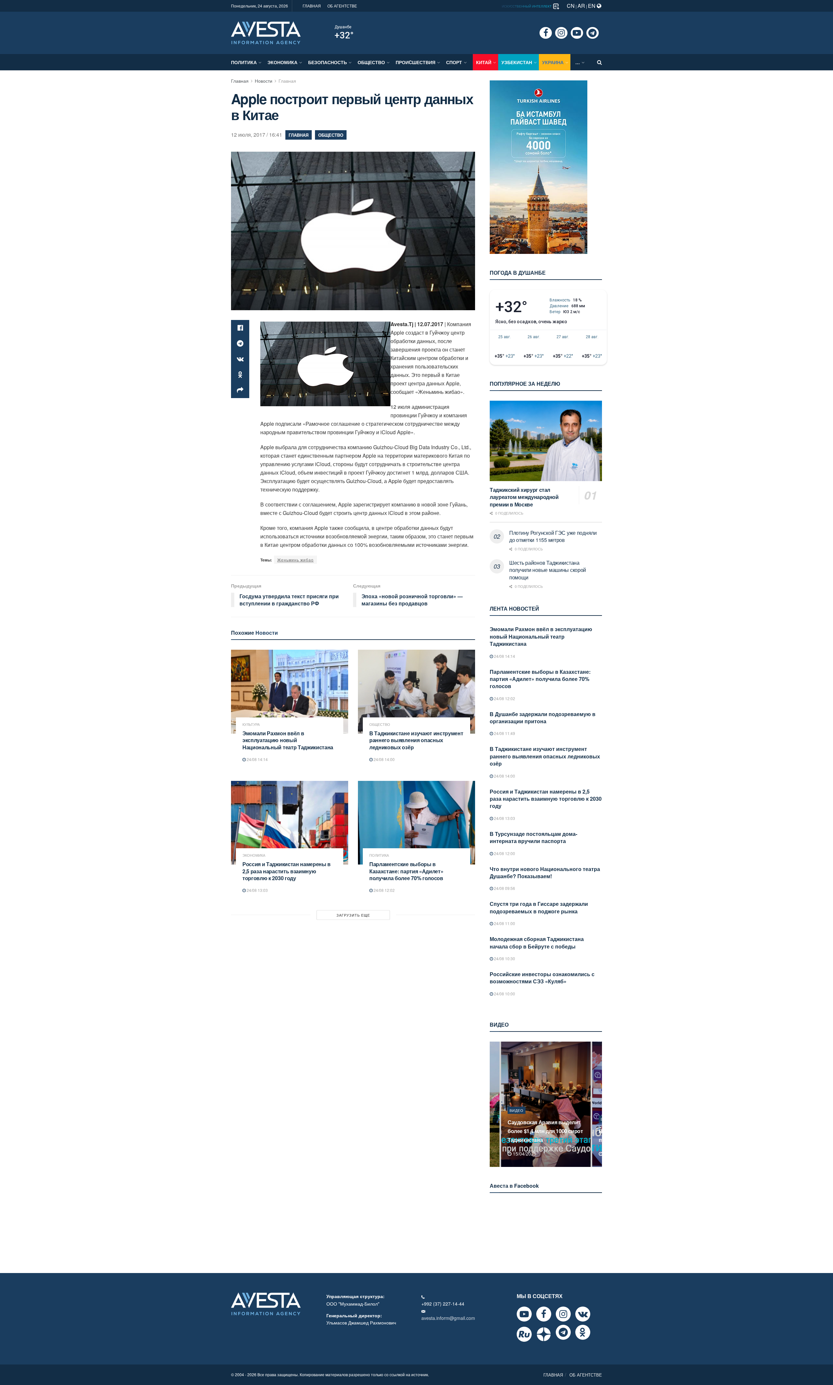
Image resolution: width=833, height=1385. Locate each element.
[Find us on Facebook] (545, 33)
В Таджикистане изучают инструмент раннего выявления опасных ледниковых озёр (416, 740)
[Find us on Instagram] (561, 33)
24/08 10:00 (504, 993)
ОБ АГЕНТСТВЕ (342, 5)
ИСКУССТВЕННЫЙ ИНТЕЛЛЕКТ (527, 6)
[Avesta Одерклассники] (582, 1332)
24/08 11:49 (504, 733)
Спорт (454, 62)
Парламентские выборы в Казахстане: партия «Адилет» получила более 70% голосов (406, 871)
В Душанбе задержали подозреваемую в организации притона (542, 717)
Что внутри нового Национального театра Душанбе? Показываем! (545, 872)
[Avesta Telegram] (563, 1332)
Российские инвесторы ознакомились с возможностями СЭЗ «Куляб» (542, 977)
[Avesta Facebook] (543, 1314)
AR (581, 5)
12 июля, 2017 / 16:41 (256, 134)
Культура (251, 724)
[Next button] (598, 1104)
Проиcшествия (415, 62)
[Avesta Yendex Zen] (543, 1334)
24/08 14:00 (384, 759)
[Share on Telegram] (240, 343)
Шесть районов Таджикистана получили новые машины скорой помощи (547, 570)
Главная (240, 80)
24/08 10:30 (504, 958)
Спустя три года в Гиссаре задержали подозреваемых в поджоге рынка (539, 907)
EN (592, 5)
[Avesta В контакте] (582, 1314)
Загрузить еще (353, 915)
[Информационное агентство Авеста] (266, 32)
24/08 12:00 (504, 853)
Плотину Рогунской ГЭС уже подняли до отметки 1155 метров (553, 536)
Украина (553, 62)
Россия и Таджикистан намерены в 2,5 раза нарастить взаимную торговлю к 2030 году (286, 871)
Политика (244, 62)
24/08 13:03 (257, 890)
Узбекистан (516, 62)
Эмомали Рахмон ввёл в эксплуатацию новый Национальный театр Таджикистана (287, 740)
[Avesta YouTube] (524, 1314)
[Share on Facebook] (240, 328)
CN (571, 5)
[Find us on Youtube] (577, 33)
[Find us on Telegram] (592, 33)
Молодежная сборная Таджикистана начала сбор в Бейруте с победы (537, 942)
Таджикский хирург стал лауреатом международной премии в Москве (524, 497)
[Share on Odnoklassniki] (240, 374)
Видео (517, 1119)
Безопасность (327, 62)
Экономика (282, 62)
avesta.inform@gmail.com (448, 1318)
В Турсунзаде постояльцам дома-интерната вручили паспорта (533, 837)
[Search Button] (599, 62)
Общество (371, 62)
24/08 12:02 (384, 890)
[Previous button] (494, 1104)
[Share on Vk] (240, 359)
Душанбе (343, 27)
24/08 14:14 (257, 759)
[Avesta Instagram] (563, 1314)
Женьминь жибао (295, 559)
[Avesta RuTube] (524, 1334)
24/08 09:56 (504, 888)
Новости (263, 80)
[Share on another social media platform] (240, 390)
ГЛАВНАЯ (312, 5)
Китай (483, 62)
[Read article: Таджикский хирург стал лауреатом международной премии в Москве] (546, 441)
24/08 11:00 (504, 923)
